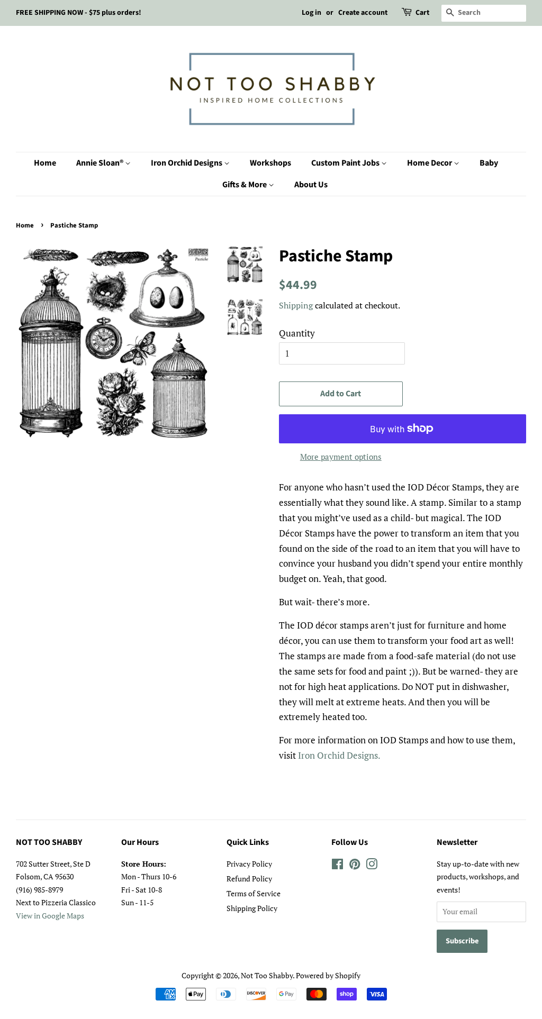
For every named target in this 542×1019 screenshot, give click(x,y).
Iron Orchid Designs (187, 163)
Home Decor (430, 163)
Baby (489, 163)
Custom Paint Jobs (346, 163)
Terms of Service (254, 893)
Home (45, 163)
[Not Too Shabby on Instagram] (371, 866)
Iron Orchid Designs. (339, 755)
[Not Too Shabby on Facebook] (337, 866)
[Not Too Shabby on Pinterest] (354, 866)
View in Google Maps (50, 916)
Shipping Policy (252, 908)
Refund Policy (249, 879)
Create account (362, 12)
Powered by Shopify (328, 975)
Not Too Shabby (267, 975)
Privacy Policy (249, 864)
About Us (311, 184)
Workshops (270, 163)
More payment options (341, 456)
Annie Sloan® (100, 163)
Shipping (296, 305)
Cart (422, 12)
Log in (311, 12)
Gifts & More (245, 184)
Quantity (297, 333)
